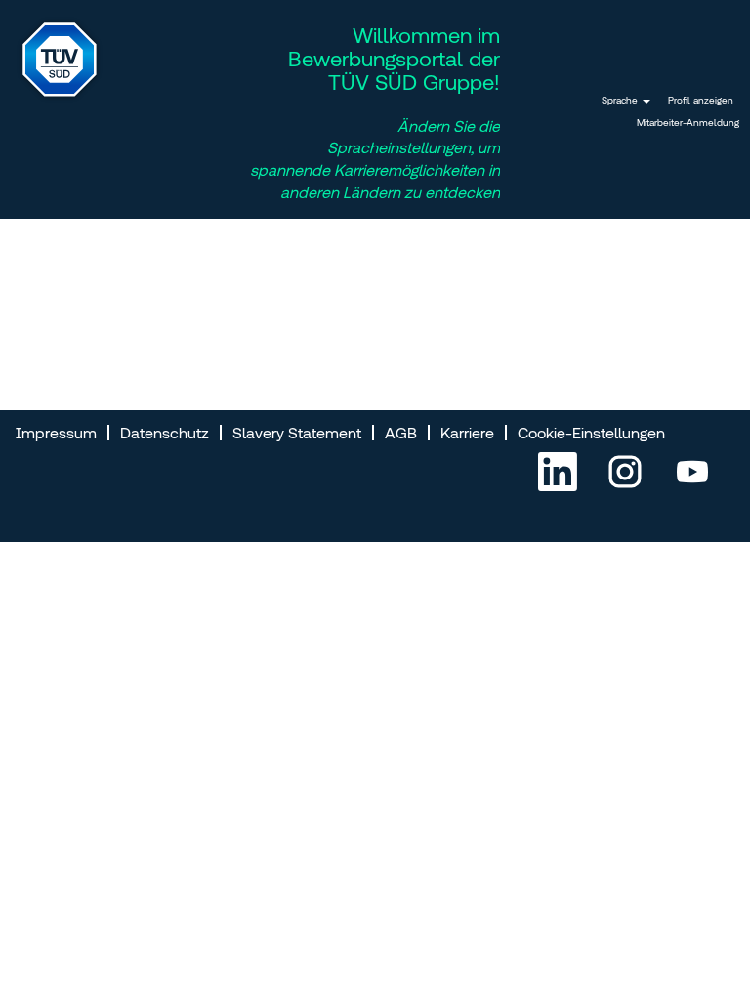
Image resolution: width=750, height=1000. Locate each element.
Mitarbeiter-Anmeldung (688, 122)
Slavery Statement (296, 432)
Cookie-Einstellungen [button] (591, 432)
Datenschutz (164, 432)
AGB (401, 432)
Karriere (467, 432)
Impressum (56, 432)
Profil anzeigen (700, 100)
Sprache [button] (621, 100)
